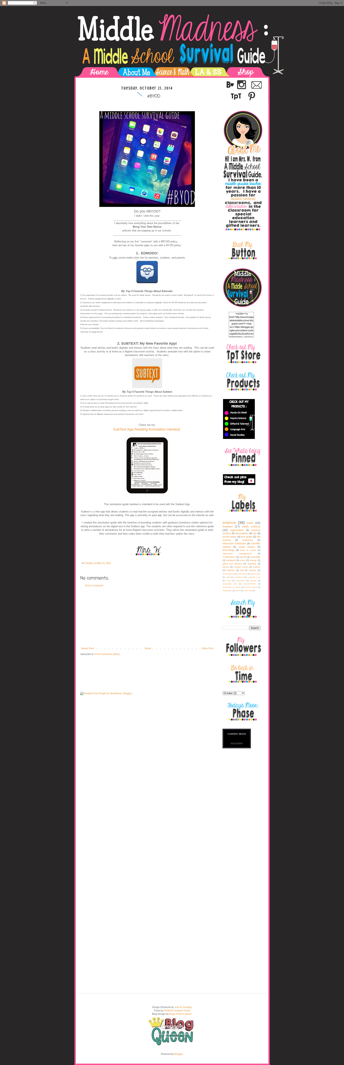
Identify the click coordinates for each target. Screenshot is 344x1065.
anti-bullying (228, 574)
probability (255, 557)
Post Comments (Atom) (107, 654)
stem (238, 590)
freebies (228, 526)
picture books (251, 587)
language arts (230, 584)
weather (252, 570)
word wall (248, 590)
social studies (246, 547)
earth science (251, 526)
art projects (242, 574)
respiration (227, 590)
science (229, 522)
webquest (231, 560)
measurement (249, 584)
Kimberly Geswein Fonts (177, 1010)
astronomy (255, 574)
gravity (253, 580)
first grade (246, 536)
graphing (252, 563)
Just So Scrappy (183, 1007)
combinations (229, 557)
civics (242, 560)
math (250, 522)
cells (228, 577)
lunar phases (237, 743)
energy (253, 560)
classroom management (237, 553)
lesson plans (230, 536)
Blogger (178, 1054)
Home (148, 648)
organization (237, 530)
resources (247, 540)
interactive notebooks (234, 543)
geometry (240, 580)
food (229, 580)
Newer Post (87, 648)
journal (243, 557)
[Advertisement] (147, 617)
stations (256, 567)
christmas (239, 577)
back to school (248, 550)
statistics (230, 570)
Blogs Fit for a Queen (180, 1014)
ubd (242, 570)
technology (229, 550)
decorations (242, 533)
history (226, 567)
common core (253, 577)
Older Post (207, 648)
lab (254, 533)
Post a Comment (94, 585)
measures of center (232, 587)
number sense (241, 567)
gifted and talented (232, 563)
